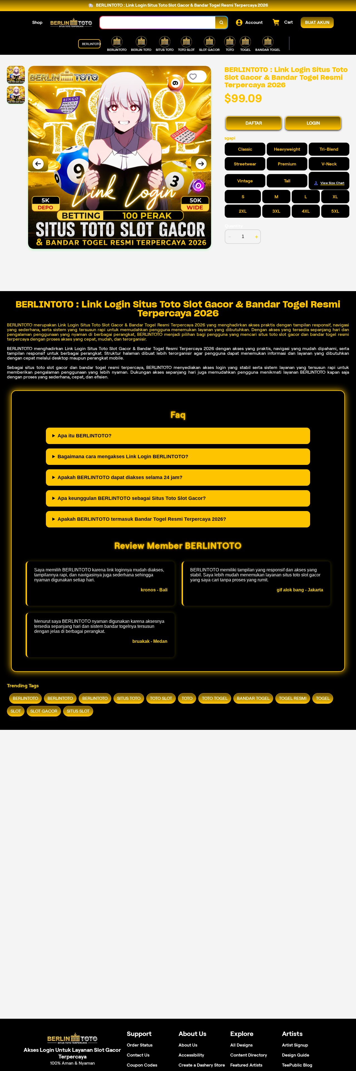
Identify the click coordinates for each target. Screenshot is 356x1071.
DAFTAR (254, 123)
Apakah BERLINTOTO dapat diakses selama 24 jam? (120, 477)
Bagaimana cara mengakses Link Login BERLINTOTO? (123, 456)
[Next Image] (201, 164)
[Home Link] (71, 22)
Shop (37, 22)
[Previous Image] (38, 164)
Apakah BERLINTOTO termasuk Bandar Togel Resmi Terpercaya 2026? (142, 519)
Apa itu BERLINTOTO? (85, 435)
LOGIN (313, 123)
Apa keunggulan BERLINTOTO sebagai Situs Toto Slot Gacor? (132, 498)
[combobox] (158, 22)
